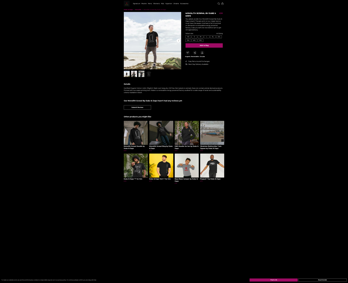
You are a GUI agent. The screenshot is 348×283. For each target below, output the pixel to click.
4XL (194, 40)
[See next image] (178, 40)
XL (213, 37)
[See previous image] (126, 40)
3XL (188, 40)
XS (188, 37)
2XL (219, 37)
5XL (200, 40)
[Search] (219, 3)
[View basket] (222, 3)
